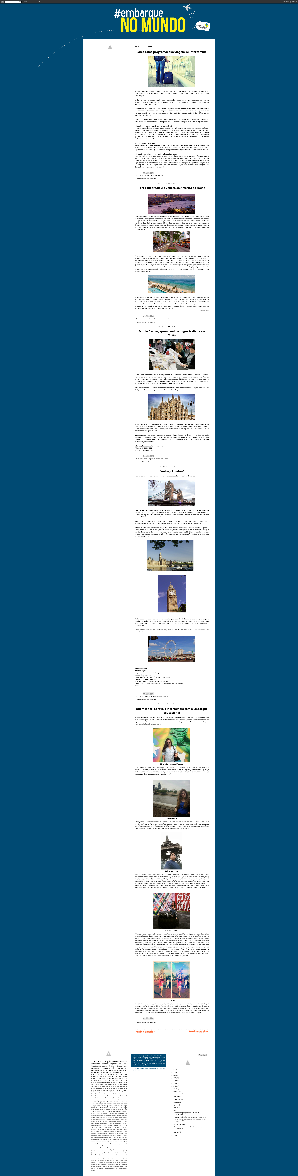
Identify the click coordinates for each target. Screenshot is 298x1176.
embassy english (117, 1139)
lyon (108, 1096)
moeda (99, 1111)
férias (112, 1092)
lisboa (119, 1078)
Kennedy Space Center (101, 1123)
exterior (108, 1078)
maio (176, 1108)
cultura (119, 1100)
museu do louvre (107, 1157)
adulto (93, 1100)
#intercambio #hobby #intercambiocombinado (114, 1113)
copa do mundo (107, 1133)
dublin (118, 1090)
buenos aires (107, 1100)
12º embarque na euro (114, 1088)
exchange (124, 1143)
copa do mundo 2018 (117, 1133)
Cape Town (103, 1084)
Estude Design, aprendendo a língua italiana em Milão (171, 333)
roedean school (100, 1164)
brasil (101, 1131)
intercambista (103, 1108)
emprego (125, 1141)
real (126, 1162)
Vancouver (103, 1076)
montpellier (94, 1157)
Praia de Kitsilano (118, 1125)
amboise (122, 1127)
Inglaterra (95, 1066)
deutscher (94, 1137)
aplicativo (93, 1129)
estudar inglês (108, 1143)
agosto (176, 1102)
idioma (110, 1070)
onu (101, 1159)
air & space (109, 1127)
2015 (174, 1089)
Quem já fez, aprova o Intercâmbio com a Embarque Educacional (172, 710)
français (93, 1147)
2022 (174, 1072)
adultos (104, 1127)
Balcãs (109, 1119)
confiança (100, 1133)
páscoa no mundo (113, 1162)
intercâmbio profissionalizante (114, 1151)
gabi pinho (103, 1147)
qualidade (122, 1162)
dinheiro (102, 1137)
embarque (147, 175)
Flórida (125, 1080)
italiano (122, 1086)
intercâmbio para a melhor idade (103, 1110)
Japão (92, 1123)
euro (118, 1104)
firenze (99, 1106)
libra (109, 1153)
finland (117, 1145)
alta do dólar (116, 1127)
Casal (126, 1119)
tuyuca (125, 1166)
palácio (107, 1159)
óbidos (93, 1170)
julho (176, 1105)
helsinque (116, 1147)
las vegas (101, 1153)
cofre (96, 1133)
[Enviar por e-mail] (144, 173)
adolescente (123, 1098)
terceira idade (95, 1166)
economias (94, 1139)
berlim (118, 1129)
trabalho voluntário (108, 1166)
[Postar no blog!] (146, 173)
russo (123, 1111)
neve (126, 1157)
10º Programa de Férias (113, 1074)
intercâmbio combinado (99, 1094)
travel (104, 1088)
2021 (174, 1075)
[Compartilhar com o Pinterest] (153, 173)
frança (125, 1066)
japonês (125, 1151)
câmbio (114, 1135)
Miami (118, 1123)
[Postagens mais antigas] (198, 1032)
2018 (174, 1081)
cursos (110, 1135)
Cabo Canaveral (120, 1119)
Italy (126, 1121)
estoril (102, 1143)
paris (119, 1072)
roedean (93, 1164)
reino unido (117, 1111)
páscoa (106, 1162)
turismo (169, 319)
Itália (103, 1098)
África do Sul (111, 1082)
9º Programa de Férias (97, 1119)
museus (115, 1157)
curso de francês (104, 1135)
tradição (115, 1166)
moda (167, 459)
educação (99, 1139)
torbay (98, 1113)
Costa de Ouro (100, 1121)
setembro (177, 1099)
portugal (124, 1068)
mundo (110, 1111)
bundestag (107, 1131)
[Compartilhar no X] (148, 173)
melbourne (118, 1155)
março (176, 1132)
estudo (114, 1143)
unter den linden (103, 1168)
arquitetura (100, 1129)
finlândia (121, 1145)
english (101, 1104)
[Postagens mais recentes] (145, 1032)
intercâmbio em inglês (118, 1108)
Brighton (107, 1080)
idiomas (120, 1106)
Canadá (94, 1072)
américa (94, 1082)
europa (146, 696)
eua (115, 1072)
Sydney (125, 1125)
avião (111, 1129)
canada (125, 1084)
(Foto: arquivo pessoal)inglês (117, 1117)
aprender (112, 1090)
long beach (122, 1153)
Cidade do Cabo (116, 1080)
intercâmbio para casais (99, 1096)
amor (126, 1127)
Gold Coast (108, 1121)
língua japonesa (99, 1155)
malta (112, 1096)
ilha (97, 1149)
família (98, 1145)
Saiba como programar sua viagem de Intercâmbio (172, 52)
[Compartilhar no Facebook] (151, 173)
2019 (174, 1078)
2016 (126, 1117)
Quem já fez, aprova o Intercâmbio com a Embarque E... (188, 1128)
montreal (104, 1111)
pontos (125, 1160)
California (98, 1098)
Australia (105, 1119)
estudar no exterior (110, 1104)
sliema (116, 1164)
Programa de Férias (118, 1064)
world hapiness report (121, 1168)
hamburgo (105, 1106)
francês (114, 1078)
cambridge (118, 1084)
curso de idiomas (108, 1072)
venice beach (111, 1168)
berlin (122, 1129)
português (94, 1162)
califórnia (111, 1084)
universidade (94, 1168)
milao (162, 459)
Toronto (99, 1074)
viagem (125, 1070)
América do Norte (97, 1080)
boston (125, 1129)
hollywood (121, 1147)
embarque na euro (99, 1070)
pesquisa (112, 1160)
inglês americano (103, 1149)
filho (114, 1145)
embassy (118, 1076)
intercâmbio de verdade (118, 1094)
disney (106, 1137)
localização (116, 1153)
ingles (125, 1092)
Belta (97, 1084)
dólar (117, 1137)
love (126, 1153)
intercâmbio (97, 1061)
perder (107, 1160)
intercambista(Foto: (122, 1149)
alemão (93, 1090)
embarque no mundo (99, 1068)
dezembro (178, 1091)
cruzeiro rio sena (95, 1135)
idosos (93, 1149)
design (150, 459)
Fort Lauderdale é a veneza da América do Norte (171, 188)
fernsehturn (109, 1145)
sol (119, 1164)
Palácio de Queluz (108, 1125)
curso (145, 459)
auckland (107, 1129)
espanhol (106, 1092)
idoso (126, 1147)
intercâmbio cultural (112, 1086)
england (99, 1092)
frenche (98, 1147)
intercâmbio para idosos (98, 1151)
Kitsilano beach (111, 1123)
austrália (111, 1076)
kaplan (96, 1153)
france (125, 1145)
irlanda (103, 1082)
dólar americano (123, 1137)
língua (93, 1155)
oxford (103, 1159)
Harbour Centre (115, 1121)
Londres (159, 696)
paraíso (123, 1159)
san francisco (111, 1164)
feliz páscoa (103, 1145)
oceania (97, 1159)
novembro (178, 1094)
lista (111, 1153)
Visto (100, 1127)
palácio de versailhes (115, 1159)
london (99, 1072)
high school (119, 1092)
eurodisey (119, 1143)
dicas (98, 1137)
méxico (122, 1157)
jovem (93, 1153)
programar (162, 175)
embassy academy (107, 1139)
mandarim (111, 1155)
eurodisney (123, 1104)
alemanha (124, 1088)
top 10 (100, 1166)
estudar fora (101, 1078)
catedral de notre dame (116, 1131)
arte (104, 1129)
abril (176, 1110)
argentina (99, 1100)
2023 (174, 1070)
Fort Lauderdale (149, 319)
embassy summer (117, 1141)
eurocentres (95, 1086)
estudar (112, 1068)
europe (93, 1106)
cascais (114, 1100)
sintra (93, 1098)
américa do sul (102, 1090)
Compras (93, 1121)
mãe (119, 1157)
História (122, 1121)
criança (125, 1133)
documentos (112, 1137)
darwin (122, 1135)
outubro (177, 1097)
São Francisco (94, 1127)
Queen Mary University (112, 1098)
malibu (106, 1155)
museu (100, 1157)
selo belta (99, 1088)
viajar (118, 1068)
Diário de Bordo (115, 1066)
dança (118, 1135)
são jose (125, 1164)
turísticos (120, 1166)
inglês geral (112, 1149)
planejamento (119, 1160)
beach (114, 1129)
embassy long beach (107, 1141)
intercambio (155, 175)
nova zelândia (119, 1096)
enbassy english (95, 1143)
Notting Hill (100, 1125)
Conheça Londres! (171, 471)
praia (164, 319)
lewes (105, 1153)
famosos (93, 1145)
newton (93, 1159)
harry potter (113, 1106)
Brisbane (114, 1119)
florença (102, 1086)
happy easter (109, 1147)
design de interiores (105, 1102)
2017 (174, 1083)
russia (105, 1164)
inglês (108, 1061)
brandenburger (95, 1131)
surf (122, 1164)
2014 (174, 1135)
